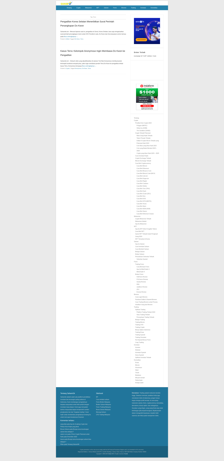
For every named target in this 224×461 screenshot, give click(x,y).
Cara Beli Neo (141, 196)
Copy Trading (139, 342)
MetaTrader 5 (141, 271)
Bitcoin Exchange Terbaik (143, 161)
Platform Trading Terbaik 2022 (146, 312)
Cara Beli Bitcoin (142, 166)
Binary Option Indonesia (142, 330)
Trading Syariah (140, 335)
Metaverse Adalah (140, 221)
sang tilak (63, 424)
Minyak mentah (140, 377)
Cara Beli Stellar (142, 186)
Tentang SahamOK (73, 444)
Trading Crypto (139, 327)
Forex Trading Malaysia (103, 407)
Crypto (78, 7)
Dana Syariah (139, 355)
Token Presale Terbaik (143, 138)
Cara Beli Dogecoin (143, 178)
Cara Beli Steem (142, 211)
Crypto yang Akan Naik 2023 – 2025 (148, 153)
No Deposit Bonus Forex (143, 340)
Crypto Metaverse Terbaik (143, 219)
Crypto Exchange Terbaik (143, 158)
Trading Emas (139, 332)
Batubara (138, 375)
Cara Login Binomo (141, 297)
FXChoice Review (142, 279)
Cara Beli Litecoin (142, 176)
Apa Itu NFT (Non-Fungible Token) (146, 229)
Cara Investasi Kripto (141, 156)
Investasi (143, 7)
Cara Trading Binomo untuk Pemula (146, 302)
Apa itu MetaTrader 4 (143, 269)
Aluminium (138, 367)
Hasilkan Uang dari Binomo (143, 304)
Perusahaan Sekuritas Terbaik (144, 256)
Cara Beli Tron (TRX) (143, 188)
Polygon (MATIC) (142, 125)
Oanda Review (141, 282)
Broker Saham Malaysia (103, 404)
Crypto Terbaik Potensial (142, 133)
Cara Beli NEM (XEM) (143, 208)
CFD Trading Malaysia (103, 414)
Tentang (69, 7)
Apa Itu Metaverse (140, 224)
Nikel (137, 370)
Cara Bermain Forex (143, 266)
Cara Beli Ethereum (143, 168)
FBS (138, 284)
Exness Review (141, 292)
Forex (115, 7)
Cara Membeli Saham (142, 249)
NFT (97, 7)
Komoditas (154, 7)
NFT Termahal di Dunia (142, 239)
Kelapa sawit (139, 382)
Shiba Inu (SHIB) (142, 128)
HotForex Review (142, 277)
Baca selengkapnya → (71, 36)
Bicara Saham (64, 429)
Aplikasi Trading (140, 309)
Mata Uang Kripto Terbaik (144, 135)
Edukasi (137, 350)
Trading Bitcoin (140, 322)
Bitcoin (137, 365)
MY (97, 397)
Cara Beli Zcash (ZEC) (144, 193)
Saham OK (111, 453)
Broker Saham (139, 254)
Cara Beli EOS (141, 198)
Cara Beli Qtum (141, 206)
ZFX (138, 289)
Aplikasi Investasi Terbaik (143, 357)
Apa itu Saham (139, 244)
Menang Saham (101, 412)
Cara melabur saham (102, 399)
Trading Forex (139, 264)
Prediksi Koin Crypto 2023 (143, 123)
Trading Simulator (140, 337)
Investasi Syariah (140, 352)
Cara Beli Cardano (142, 183)
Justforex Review (142, 287)
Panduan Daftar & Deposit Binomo (146, 299)
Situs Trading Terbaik (143, 314)
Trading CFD (139, 324)
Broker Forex (139, 274)
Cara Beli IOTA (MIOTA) (144, 201)
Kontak (126, 453)
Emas (137, 362)
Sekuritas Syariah (142, 259)
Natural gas (138, 380)
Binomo (123, 7)
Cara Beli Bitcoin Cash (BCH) (146, 173)
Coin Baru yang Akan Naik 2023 (147, 145)
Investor (137, 347)
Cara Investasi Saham (142, 246)
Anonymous (78, 68)
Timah (137, 372)
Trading (133, 7)
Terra (81, 39)
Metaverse (88, 7)
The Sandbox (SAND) (143, 130)
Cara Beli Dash (141, 191)
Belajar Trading (140, 319)
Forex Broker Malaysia (103, 402)
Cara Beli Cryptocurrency (143, 163)
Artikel (67, 39)
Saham (106, 7)
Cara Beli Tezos (141, 203)
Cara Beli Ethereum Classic (145, 214)
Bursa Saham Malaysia (103, 409)
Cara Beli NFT (139, 231)
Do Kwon (77, 39)
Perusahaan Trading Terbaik (145, 317)
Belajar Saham (140, 251)
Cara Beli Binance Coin (144, 171)
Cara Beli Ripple (142, 181)
